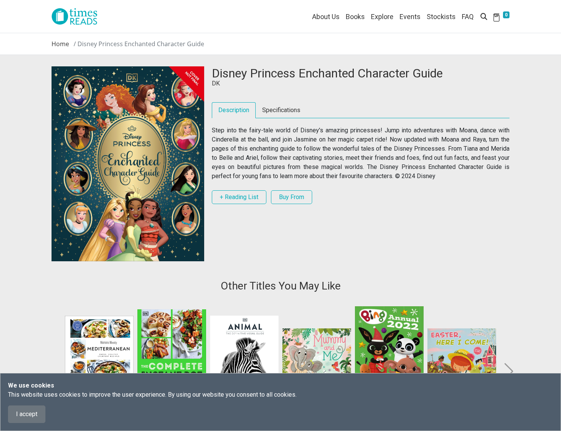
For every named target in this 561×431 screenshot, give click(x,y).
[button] (508, 371)
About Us (326, 17)
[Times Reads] (77, 16)
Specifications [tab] (281, 110)
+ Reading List (239, 197)
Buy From (291, 197)
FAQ (468, 17)
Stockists (441, 17)
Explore (382, 17)
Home (60, 44)
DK (216, 83)
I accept (26, 414)
